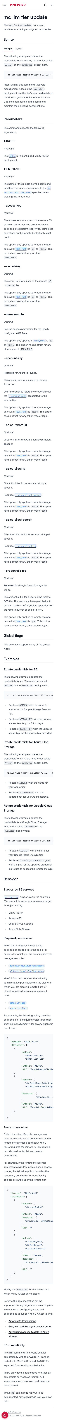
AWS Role (21, 333)
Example (8, 48)
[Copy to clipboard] (50, 73)
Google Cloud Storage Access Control (30, 1326)
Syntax (19, 48)
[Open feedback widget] (5, 1415)
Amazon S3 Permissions (22, 1321)
